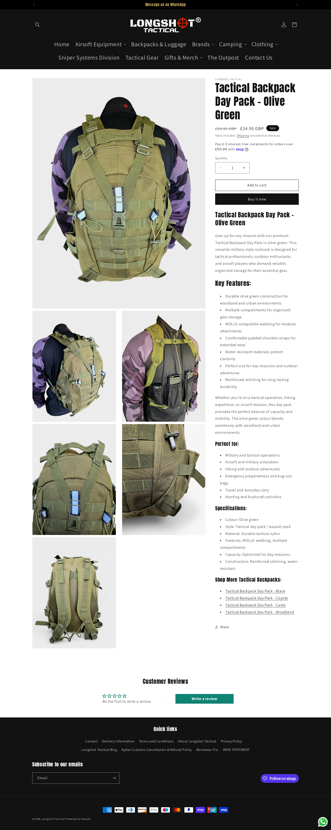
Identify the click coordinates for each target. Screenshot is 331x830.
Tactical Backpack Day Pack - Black (255, 591)
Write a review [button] (204, 698)
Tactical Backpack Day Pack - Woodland (259, 612)
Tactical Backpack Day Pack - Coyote (256, 598)
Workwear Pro (207, 750)
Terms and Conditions (156, 741)
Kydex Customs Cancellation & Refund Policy (157, 750)
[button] (37, 24)
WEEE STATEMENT (236, 750)
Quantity (221, 158)
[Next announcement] (297, 4)
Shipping (243, 135)
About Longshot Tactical (197, 741)
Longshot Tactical (53, 819)
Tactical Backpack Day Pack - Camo (255, 605)
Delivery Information (118, 741)
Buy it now (257, 199)
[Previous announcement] (34, 4)
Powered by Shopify (78, 819)
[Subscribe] (114, 778)
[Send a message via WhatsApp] (323, 822)
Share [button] (224, 627)
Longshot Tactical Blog (99, 750)
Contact (91, 741)
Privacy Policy (231, 741)
